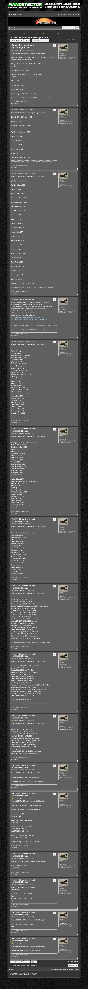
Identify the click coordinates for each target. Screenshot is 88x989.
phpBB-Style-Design (31, 974)
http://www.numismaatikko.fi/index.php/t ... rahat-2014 (29, 319)
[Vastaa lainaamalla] (54, 45)
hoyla (61, 51)
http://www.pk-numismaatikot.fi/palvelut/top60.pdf (27, 317)
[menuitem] (19, 14)
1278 (64, 55)
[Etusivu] (44, 20)
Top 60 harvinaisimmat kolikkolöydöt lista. (29, 37)
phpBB (28, 972)
